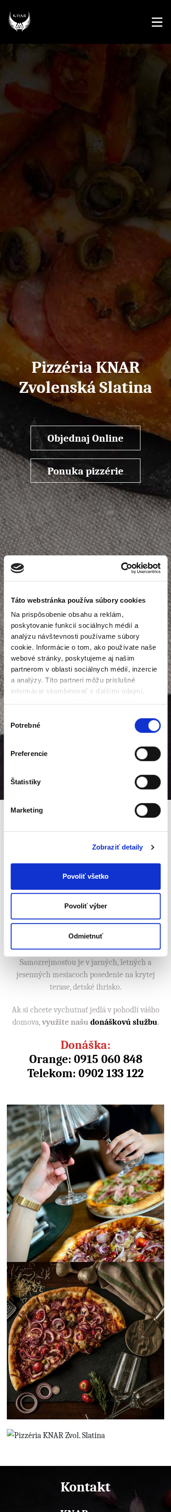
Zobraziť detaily (117, 847)
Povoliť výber (85, 906)
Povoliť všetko (85, 876)
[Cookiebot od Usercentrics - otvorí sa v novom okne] (122, 568)
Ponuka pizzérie (85, 470)
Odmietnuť (85, 936)
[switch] (148, 753)
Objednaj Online (85, 438)
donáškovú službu (123, 1022)
